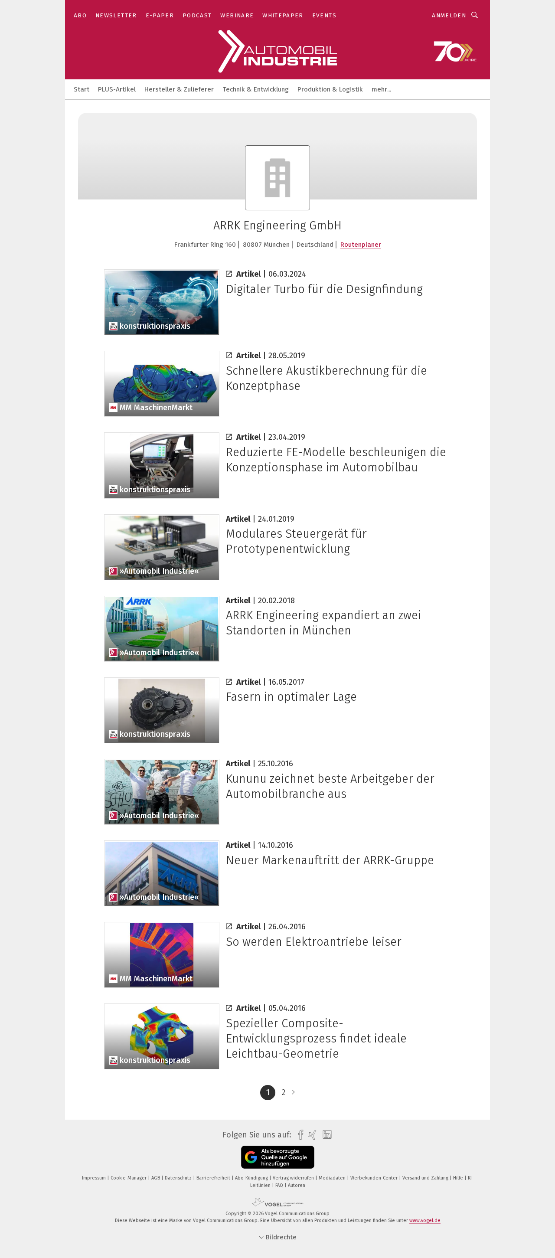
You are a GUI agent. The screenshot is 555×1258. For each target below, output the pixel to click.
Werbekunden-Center (374, 1178)
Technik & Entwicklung (255, 89)
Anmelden (449, 15)
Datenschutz (179, 1178)
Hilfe (458, 1178)
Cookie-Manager (129, 1178)
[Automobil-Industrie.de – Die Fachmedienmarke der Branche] (81, 88)
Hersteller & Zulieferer (179, 89)
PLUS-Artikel (117, 89)
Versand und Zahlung (426, 1178)
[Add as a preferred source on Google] (277, 1157)
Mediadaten (333, 1178)
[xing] (310, 1135)
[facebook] (298, 1135)
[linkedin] (325, 1134)
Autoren (296, 1185)
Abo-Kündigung (252, 1178)
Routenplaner (360, 244)
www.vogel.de (425, 1220)
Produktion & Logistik (330, 89)
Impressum (94, 1178)
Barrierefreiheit (214, 1178)
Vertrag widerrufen (294, 1178)
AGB (156, 1178)
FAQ (279, 1185)
